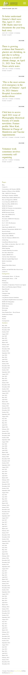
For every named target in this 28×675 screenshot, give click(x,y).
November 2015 (6, 562)
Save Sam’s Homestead (7, 252)
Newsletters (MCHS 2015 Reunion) (10, 218)
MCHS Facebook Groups (8, 210)
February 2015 (5, 581)
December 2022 (6, 384)
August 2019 (5, 467)
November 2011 (6, 664)
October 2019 (5, 463)
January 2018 (5, 507)
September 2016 (6, 541)
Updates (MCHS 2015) (7, 254)
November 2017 (6, 511)
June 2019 (4, 471)
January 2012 (5, 659)
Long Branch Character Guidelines (10, 297)
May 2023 (4, 378)
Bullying (4, 280)
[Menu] (24, 3)
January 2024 (5, 363)
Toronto (4, 318)
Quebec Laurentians (7, 261)
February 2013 (5, 632)
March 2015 (5, 579)
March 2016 (5, 554)
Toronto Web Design (18, 670)
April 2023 (4, 380)
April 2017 (4, 526)
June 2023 (4, 376)
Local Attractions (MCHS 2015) (10, 202)
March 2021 (5, 427)
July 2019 (4, 469)
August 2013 (5, 619)
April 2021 (4, 425)
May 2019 (4, 473)
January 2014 (5, 609)
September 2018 (6, 490)
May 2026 (4, 325)
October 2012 (5, 640)
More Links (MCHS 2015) (8, 214)
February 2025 (5, 344)
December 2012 (6, 636)
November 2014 (6, 587)
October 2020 (5, 437)
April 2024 (4, 359)
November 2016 (6, 537)
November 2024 (6, 349)
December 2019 (6, 458)
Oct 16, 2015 (5, 221)
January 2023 (5, 382)
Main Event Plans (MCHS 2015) (10, 204)
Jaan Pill (9, 34)
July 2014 (4, 596)
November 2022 (6, 387)
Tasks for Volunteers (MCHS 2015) (10, 237)
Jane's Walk (5, 291)
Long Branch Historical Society (9, 242)
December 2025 (6, 327)
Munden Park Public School (9, 265)
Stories (3, 263)
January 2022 (5, 406)
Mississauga (5, 308)
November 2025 (6, 329)
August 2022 (5, 393)
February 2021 (5, 429)
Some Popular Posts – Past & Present (11, 312)
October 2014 (5, 590)
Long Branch (5, 295)
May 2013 (4, 626)
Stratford (4, 316)
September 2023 (6, 372)
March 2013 (5, 630)
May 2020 (4, 448)
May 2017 (4, 524)
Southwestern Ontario (7, 314)
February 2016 (5, 556)
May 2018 (4, 499)
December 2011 (6, 661)
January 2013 (5, 634)
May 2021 (4, 423)
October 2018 (5, 488)
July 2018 (4, 494)
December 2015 (6, 560)
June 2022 (4, 395)
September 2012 (6, 642)
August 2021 (5, 416)
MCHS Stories (5, 306)
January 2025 (5, 346)
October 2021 (5, 412)
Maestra (11, 672)
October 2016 (5, 539)
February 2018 (5, 505)
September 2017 (6, 516)
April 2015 (4, 577)
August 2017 (5, 518)
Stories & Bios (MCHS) (7, 235)
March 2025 (5, 342)
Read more (21, 40)
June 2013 (4, 623)
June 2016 (4, 547)
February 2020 (5, 454)
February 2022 (5, 403)
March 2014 (5, 604)
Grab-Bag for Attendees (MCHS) (10, 195)
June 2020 (4, 446)
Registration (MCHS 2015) (8, 233)
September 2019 (6, 465)
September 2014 (6, 592)
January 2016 (5, 558)
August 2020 (5, 442)
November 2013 (6, 613)
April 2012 (4, 653)
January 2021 (5, 431)
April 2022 (4, 399)
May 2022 (4, 397)
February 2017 (5, 530)
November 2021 (6, 410)
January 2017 (5, 532)
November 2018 (6, 486)
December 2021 (6, 408)
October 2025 (5, 332)
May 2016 (4, 549)
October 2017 (5, 513)
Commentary (17, 33)
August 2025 (5, 334)
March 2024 (5, 361)
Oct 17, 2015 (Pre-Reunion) (9, 223)
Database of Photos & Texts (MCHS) (11, 191)
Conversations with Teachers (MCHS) (11, 189)
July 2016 (4, 545)
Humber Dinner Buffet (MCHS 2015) (11, 197)
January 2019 (5, 482)
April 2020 (4, 450)
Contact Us (4, 187)
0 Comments (11, 33)
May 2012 (4, 651)
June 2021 (4, 420)
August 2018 (5, 492)
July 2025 (4, 336)
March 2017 (5, 528)
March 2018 (5, 503)
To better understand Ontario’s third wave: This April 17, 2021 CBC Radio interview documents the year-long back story (13, 23)
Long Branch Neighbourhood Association (12, 299)
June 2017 (4, 522)
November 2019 (6, 461)
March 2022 (5, 401)
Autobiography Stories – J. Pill (9, 278)
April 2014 (4, 602)
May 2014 (4, 600)
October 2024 (5, 351)
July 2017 (4, 520)
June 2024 (4, 355)
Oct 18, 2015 (5, 225)
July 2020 (4, 444)
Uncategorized (5, 320)
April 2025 (4, 340)
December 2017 (6, 509)
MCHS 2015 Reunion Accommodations (11, 208)
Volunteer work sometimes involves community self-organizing (11, 153)
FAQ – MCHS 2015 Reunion (9, 193)
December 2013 (6, 611)
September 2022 (6, 391)
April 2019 (4, 475)
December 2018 (6, 484)
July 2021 (4, 418)
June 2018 (4, 497)
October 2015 (5, 564)
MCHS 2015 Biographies (8, 301)
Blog (3, 185)
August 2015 (5, 568)
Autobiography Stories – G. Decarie (11, 276)
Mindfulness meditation (8, 246)
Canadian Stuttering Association (10, 250)
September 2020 (6, 439)
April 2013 (4, 628)
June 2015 (4, 573)
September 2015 (6, 566)
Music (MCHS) (5, 216)
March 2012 (5, 655)
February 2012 (5, 657)
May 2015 (4, 575)
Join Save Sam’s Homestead (9, 257)
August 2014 (5, 594)
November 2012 (6, 638)
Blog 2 (3, 267)
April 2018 (4, 501)
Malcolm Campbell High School (10, 259)
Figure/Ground (5, 289)
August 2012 (5, 645)
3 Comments (10, 159)
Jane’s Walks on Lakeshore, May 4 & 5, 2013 (13, 244)
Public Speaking (6, 248)
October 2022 (5, 389)
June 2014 (4, 598)
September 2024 (6, 353)
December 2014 (6, 585)
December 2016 (6, 535)
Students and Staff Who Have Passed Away (12, 269)
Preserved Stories (6, 231)
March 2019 (5, 478)
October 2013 (5, 615)
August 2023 (5, 374)
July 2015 (4, 571)
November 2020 (6, 435)
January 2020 (5, 456)
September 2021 (6, 414)
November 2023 (6, 368)
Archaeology (5, 240)
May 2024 (4, 357)
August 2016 (5, 543)
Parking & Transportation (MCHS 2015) (12, 229)
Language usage (6, 293)
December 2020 (6, 433)
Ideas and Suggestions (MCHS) (9, 199)
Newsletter (4, 34)
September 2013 (6, 617)
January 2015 (5, 583)
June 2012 (4, 649)
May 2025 (4, 338)
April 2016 (4, 552)
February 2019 (5, 480)
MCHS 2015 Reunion (7, 206)
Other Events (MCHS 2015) (8, 227)
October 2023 (5, 370)
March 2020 (5, 452)
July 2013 (4, 621)
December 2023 (6, 365)
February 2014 (5, 606)
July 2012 (4, 647)
